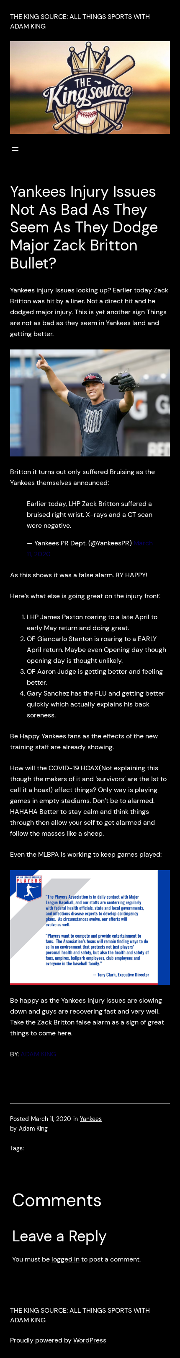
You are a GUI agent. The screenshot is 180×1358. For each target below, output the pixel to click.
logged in (65, 1259)
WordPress (89, 1340)
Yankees (91, 1119)
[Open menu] (15, 149)
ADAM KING (38, 1054)
